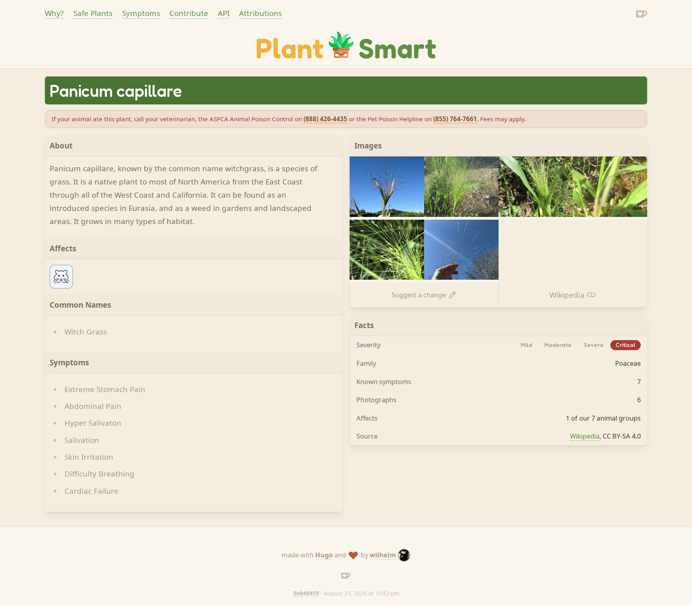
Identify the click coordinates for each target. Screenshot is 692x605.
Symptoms (141, 13)
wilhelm (383, 554)
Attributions (260, 13)
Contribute (188, 13)
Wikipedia (567, 295)
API (223, 13)
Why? (54, 13)
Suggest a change (419, 294)
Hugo (324, 554)
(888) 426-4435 (325, 119)
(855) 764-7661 (455, 119)
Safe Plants (93, 13)
